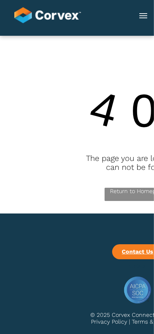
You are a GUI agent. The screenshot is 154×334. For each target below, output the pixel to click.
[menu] (143, 16)
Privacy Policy (109, 321)
